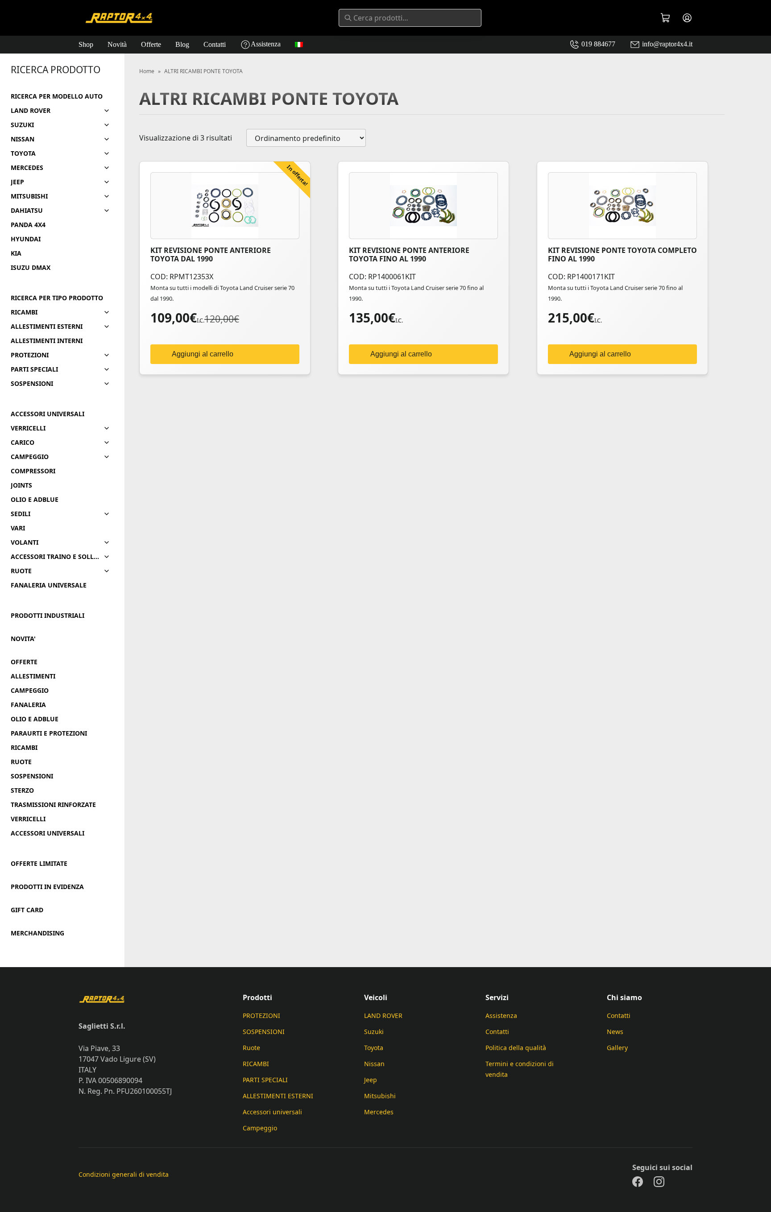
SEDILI (20, 513)
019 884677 (597, 44)
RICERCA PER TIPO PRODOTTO (57, 298)
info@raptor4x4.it (666, 44)
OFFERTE (24, 662)
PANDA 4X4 (28, 224)
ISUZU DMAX (30, 267)
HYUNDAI (26, 239)
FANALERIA (28, 704)
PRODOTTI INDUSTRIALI (47, 615)
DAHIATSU (27, 210)
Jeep (370, 1079)
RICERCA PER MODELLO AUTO (57, 96)
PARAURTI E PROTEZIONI (49, 733)
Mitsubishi (380, 1096)
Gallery (617, 1047)
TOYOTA (23, 153)
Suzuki (374, 1031)
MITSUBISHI (29, 196)
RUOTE (21, 571)
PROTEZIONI (30, 355)
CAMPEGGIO (30, 456)
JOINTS (21, 485)
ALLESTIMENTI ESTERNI (47, 326)
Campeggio (260, 1128)
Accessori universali (272, 1112)
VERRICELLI (28, 428)
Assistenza (266, 44)
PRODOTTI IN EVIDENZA (47, 886)
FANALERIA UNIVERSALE (49, 585)
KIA (16, 253)
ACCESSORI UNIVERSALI (47, 414)
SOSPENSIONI (32, 383)
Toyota (373, 1047)
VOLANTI (24, 542)
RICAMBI (24, 312)
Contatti (214, 44)
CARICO (22, 442)
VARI (18, 528)
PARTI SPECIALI (34, 369)
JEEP (17, 182)
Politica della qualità (515, 1047)
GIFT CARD (27, 910)
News (615, 1031)
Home (146, 71)
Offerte (151, 44)
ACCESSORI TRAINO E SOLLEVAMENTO (55, 556)
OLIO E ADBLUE (34, 499)
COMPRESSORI (33, 471)
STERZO (22, 790)
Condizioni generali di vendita (124, 1174)
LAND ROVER (30, 110)
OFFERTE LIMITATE (39, 863)
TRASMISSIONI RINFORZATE (53, 804)
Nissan (374, 1063)
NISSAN (22, 139)
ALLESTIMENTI (33, 676)
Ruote (251, 1047)
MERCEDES (27, 167)
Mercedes (379, 1112)
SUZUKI (22, 124)
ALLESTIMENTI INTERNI (47, 340)
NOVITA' (23, 638)
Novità (117, 44)
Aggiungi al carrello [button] (202, 354)
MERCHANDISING (37, 933)
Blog (182, 44)
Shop (86, 44)
